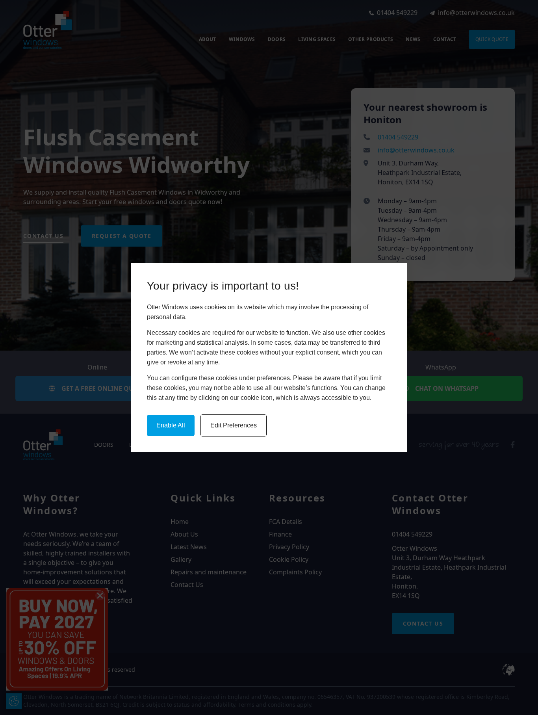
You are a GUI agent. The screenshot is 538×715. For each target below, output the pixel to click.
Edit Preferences (233, 425)
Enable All (170, 425)
